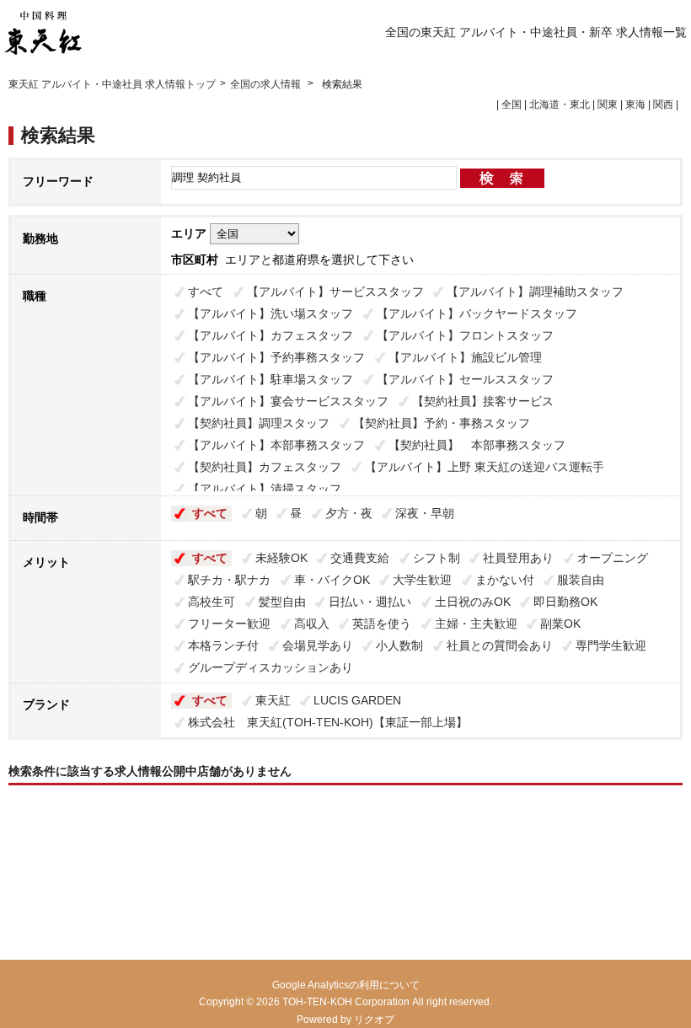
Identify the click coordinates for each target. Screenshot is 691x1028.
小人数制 (399, 645)
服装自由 (580, 579)
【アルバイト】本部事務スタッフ (276, 445)
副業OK (560, 623)
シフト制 (436, 558)
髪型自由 (282, 601)
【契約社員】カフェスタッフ (264, 467)
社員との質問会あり (500, 645)
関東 (607, 104)
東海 (635, 104)
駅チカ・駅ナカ (229, 579)
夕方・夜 (348, 513)
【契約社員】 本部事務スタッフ (476, 445)
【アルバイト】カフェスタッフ (270, 335)
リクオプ (374, 1019)
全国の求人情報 (266, 84)
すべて (205, 291)
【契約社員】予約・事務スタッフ (441, 423)
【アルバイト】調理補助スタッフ (535, 291)
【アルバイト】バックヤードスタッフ (477, 313)
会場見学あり (317, 645)
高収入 (311, 623)
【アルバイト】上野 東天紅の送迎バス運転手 (484, 467)
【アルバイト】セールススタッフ (465, 379)
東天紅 (273, 700)
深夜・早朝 (424, 513)
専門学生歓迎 (611, 645)
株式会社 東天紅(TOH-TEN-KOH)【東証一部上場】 (328, 722)
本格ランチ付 (223, 645)
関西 (663, 104)
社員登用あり (518, 558)
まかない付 (504, 579)
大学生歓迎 (422, 579)
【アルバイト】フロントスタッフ (465, 335)
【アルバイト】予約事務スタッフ (276, 357)
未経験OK (281, 558)
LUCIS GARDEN (357, 700)
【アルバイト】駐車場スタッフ (270, 379)
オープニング (612, 558)
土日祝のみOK (473, 601)
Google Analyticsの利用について (346, 985)
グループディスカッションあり (270, 667)
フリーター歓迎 (229, 623)
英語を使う (381, 623)
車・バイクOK (332, 579)
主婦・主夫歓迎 (476, 623)
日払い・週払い (370, 601)
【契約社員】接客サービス (483, 401)
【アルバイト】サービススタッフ (335, 291)
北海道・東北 (559, 104)
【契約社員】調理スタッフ (258, 423)
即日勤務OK (565, 601)
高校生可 (211, 601)
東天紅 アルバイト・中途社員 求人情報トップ (112, 84)
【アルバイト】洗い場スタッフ (270, 313)
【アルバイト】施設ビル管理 (465, 357)
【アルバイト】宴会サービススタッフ (288, 401)
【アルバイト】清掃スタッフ (264, 488)
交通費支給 (359, 558)
